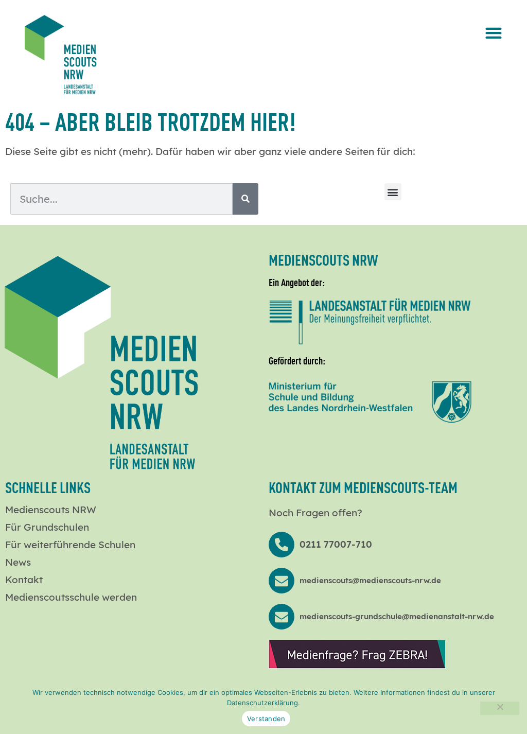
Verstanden (266, 718)
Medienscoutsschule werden (71, 597)
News (18, 562)
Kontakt (24, 579)
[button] (494, 33)
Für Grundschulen (47, 527)
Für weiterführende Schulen (70, 544)
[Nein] (499, 708)
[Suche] (245, 199)
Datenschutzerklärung (262, 702)
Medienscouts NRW (50, 509)
